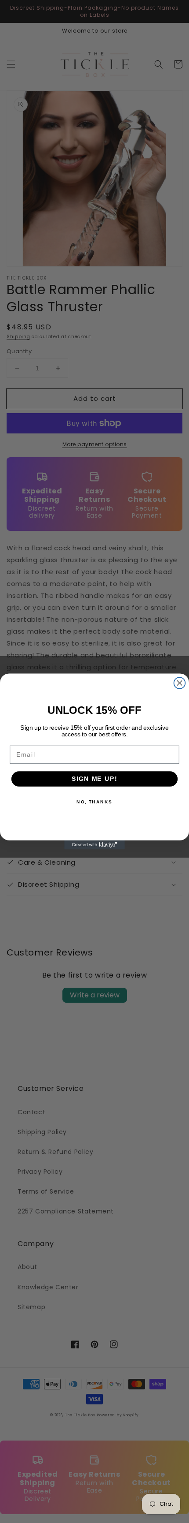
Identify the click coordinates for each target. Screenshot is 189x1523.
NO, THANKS (94, 801)
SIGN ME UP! (94, 779)
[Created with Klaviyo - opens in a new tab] (94, 845)
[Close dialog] (179, 683)
